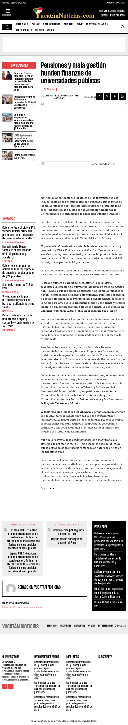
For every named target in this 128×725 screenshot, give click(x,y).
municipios (8, 330)
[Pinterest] (114, 96)
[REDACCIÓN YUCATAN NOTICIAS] (42, 97)
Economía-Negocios (13, 242)
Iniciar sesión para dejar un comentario (23, 607)
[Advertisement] (64, 44)
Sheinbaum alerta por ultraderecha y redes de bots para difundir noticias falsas (18, 302)
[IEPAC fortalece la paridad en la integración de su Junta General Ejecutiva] (7, 137)
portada (7, 261)
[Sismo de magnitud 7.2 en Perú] (7, 155)
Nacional (7, 311)
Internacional (10, 292)
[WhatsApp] (122, 96)
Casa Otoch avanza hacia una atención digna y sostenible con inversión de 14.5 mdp (18, 320)
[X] (107, 96)
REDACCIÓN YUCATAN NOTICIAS (66, 97)
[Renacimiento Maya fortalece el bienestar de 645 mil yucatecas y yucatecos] (7, 99)
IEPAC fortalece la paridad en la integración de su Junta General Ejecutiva (23, 141)
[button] (122, 26)
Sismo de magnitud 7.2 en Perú (24, 156)
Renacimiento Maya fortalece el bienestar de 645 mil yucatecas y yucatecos (25, 102)
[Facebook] (99, 96)
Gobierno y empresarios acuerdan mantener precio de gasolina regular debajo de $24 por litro (24, 121)
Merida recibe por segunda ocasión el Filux (66, 540)
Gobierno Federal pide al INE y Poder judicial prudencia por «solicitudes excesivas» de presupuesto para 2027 (23, 81)
